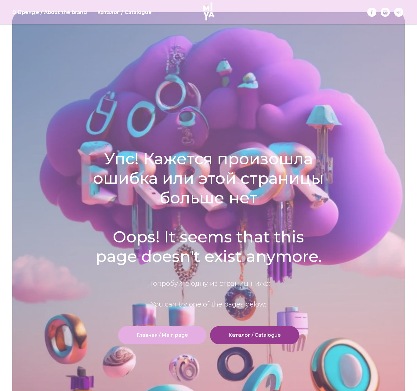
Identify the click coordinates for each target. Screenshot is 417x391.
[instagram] (385, 12)
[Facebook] (371, 12)
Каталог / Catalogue (124, 12)
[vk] (398, 12)
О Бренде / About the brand (49, 12)
